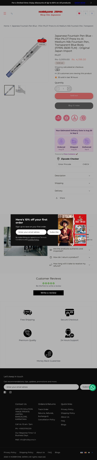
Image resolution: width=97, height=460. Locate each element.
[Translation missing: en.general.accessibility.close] (82, 218)
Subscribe (54, 232)
